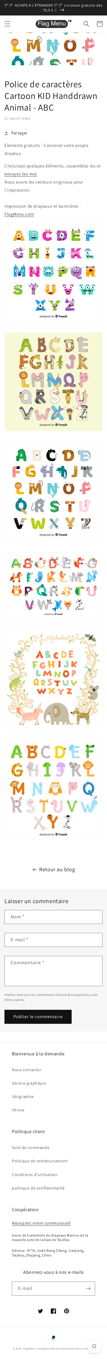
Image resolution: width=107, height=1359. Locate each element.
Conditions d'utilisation (34, 1174)
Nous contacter (26, 1069)
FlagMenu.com (19, 214)
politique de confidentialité (38, 1188)
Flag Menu (29, 1348)
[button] (7, 23)
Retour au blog (57, 869)
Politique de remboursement (40, 1161)
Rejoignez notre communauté (41, 1223)
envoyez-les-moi (20, 174)
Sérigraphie (23, 1096)
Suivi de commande (30, 1147)
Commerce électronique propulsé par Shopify (65, 1348)
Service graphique (29, 1083)
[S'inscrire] (88, 1289)
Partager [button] (19, 133)
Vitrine (18, 1110)
